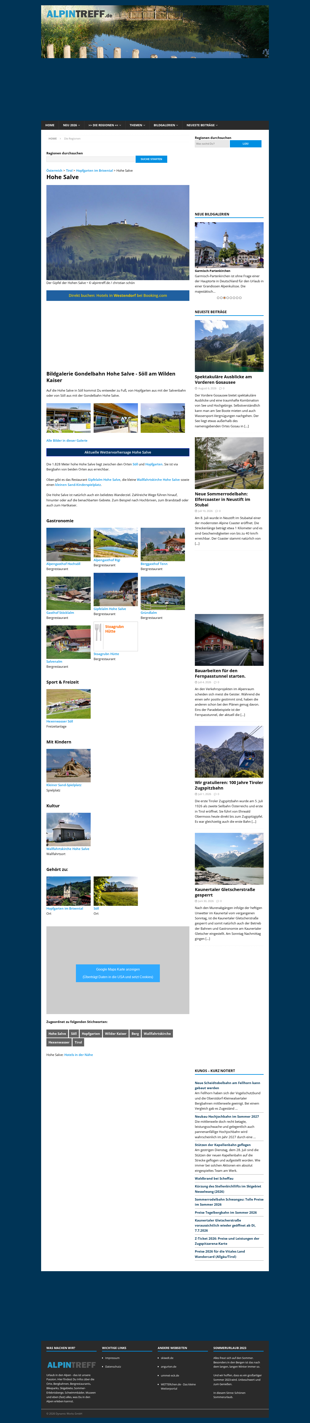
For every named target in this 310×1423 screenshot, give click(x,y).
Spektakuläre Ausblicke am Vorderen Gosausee (223, 379)
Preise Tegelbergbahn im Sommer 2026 (226, 1212)
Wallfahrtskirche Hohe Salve (158, 479)
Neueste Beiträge (201, 125)
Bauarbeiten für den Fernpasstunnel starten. (220, 673)
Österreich (54, 170)
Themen (136, 125)
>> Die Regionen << (103, 125)
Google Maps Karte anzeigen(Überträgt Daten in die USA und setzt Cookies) (118, 973)
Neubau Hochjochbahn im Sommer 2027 (227, 1116)
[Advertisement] (155, 88)
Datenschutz (113, 1366)
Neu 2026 (70, 125)
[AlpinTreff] (155, 55)
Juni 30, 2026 (206, 901)
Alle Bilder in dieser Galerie (67, 440)
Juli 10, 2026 (205, 511)
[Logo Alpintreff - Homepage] (71, 1370)
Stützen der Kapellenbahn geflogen (223, 1145)
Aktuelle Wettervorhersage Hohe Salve (118, 452)
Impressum (112, 1358)
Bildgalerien (164, 125)
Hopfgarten (154, 464)
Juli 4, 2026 (204, 682)
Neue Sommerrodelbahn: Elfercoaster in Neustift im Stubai (222, 499)
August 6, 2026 (207, 388)
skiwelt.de (167, 1358)
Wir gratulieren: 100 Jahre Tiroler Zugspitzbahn (229, 785)
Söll (135, 464)
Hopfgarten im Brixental (94, 170)
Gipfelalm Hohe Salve (104, 479)
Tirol (69, 170)
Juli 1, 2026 (204, 794)
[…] (246, 426)
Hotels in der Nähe (78, 1055)
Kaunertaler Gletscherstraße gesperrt (225, 892)
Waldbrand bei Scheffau (214, 1178)
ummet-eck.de (170, 1375)
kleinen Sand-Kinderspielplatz (78, 485)
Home (49, 125)
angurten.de (168, 1366)
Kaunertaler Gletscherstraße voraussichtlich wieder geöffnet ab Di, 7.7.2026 (225, 1225)
